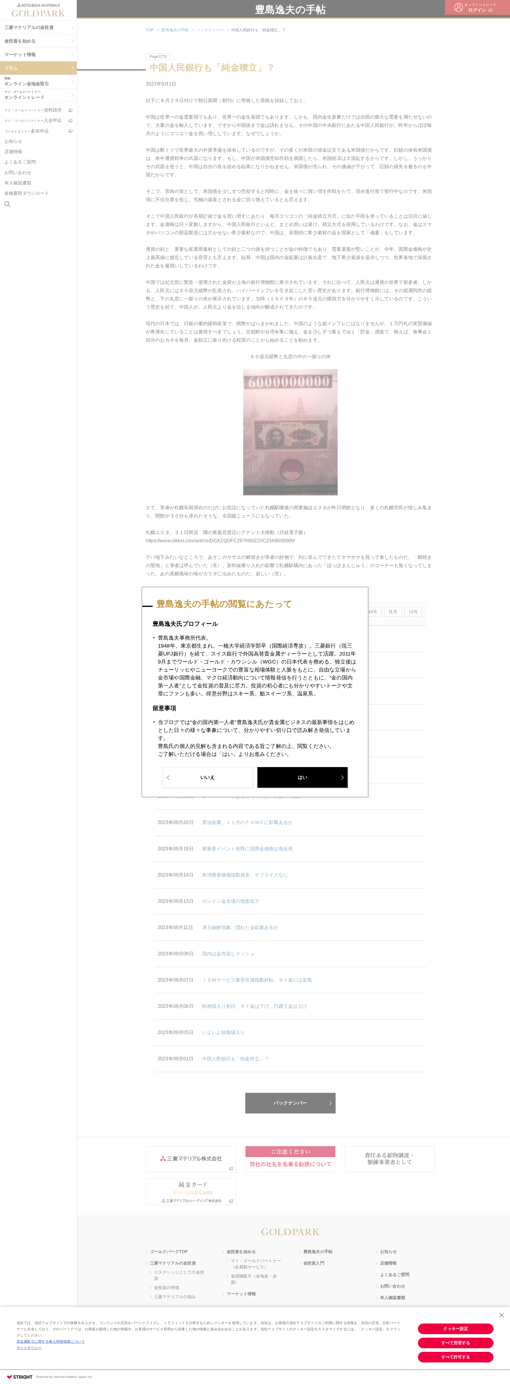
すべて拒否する (455, 1342)
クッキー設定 (455, 1328)
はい (302, 777)
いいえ (207, 777)
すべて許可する (455, 1356)
